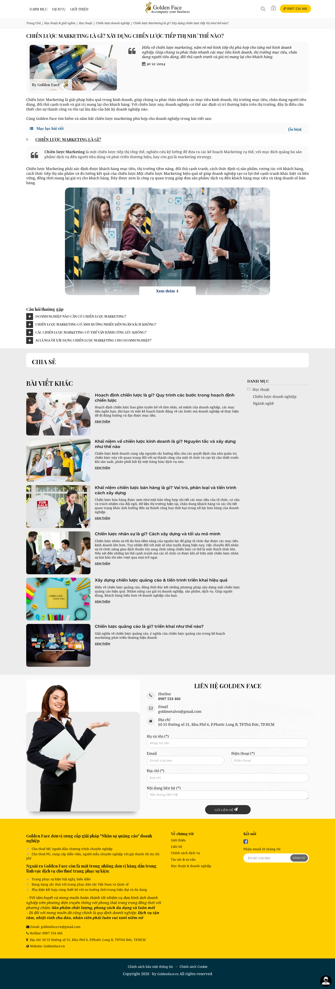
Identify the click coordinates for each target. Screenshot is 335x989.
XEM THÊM (102, 421)
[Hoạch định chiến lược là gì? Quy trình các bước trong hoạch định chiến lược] (58, 413)
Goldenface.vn (168, 974)
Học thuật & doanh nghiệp (191, 866)
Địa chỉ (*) (155, 770)
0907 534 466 (296, 8)
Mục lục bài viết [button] (168, 128)
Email (152, 753)
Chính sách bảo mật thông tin (150, 966)
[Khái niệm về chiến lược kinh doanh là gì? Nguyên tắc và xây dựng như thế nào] (58, 460)
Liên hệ (176, 846)
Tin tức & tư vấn (183, 859)
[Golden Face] (167, 7)
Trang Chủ (33, 23)
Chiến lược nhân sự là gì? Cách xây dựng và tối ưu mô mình (157, 533)
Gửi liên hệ (224, 810)
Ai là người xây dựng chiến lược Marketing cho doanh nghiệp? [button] (93, 340)
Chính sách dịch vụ (185, 853)
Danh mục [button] (39, 9)
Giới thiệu (178, 840)
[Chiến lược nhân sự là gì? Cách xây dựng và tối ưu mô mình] (58, 552)
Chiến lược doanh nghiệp (113, 23)
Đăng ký (299, 858)
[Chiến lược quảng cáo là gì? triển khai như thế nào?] (58, 644)
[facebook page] (245, 841)
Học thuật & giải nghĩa (59, 23)
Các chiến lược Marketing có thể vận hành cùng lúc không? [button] (91, 332)
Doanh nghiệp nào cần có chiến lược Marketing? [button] (80, 316)
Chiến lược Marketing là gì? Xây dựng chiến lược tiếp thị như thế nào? (181, 23)
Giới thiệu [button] (79, 9)
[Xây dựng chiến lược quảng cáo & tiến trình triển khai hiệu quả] (58, 598)
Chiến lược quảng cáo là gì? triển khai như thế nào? (149, 626)
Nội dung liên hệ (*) (164, 788)
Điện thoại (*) (243, 753)
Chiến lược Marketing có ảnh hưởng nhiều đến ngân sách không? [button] (95, 324)
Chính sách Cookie (193, 966)
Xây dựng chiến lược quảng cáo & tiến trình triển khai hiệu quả (161, 580)
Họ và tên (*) (158, 736)
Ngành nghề (263, 403)
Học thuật (86, 23)
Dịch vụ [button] (59, 9)
